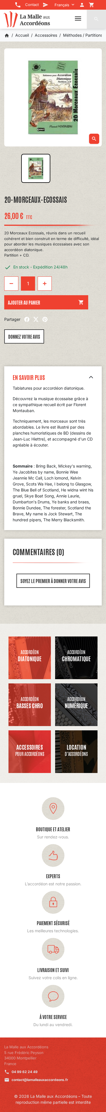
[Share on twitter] (36, 319)
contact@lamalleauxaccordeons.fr (40, 1080)
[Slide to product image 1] (35, 168)
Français (62, 5)
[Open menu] (78, 18)
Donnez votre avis (24, 336)
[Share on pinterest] (45, 319)
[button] (96, 19)
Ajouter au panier (46, 302)
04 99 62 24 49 (25, 1072)
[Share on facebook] (27, 319)
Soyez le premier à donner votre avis (53, 581)
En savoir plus (29, 377)
